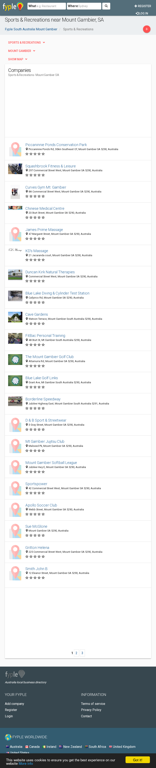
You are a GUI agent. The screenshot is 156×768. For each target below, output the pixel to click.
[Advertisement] (42, 108)
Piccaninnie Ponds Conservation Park (56, 145)
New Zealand (72, 747)
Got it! (137, 759)
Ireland (51, 747)
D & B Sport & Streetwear (45, 420)
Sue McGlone (36, 526)
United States (19, 753)
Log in (143, 13)
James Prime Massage (44, 229)
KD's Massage (36, 251)
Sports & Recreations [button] (24, 42)
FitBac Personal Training (45, 335)
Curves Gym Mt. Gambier (45, 187)
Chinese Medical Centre (44, 208)
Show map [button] (15, 59)
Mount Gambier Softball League (51, 462)
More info (26, 763)
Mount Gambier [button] (19, 51)
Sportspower (36, 484)
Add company (14, 704)
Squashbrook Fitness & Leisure (50, 166)
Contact (86, 716)
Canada (34, 747)
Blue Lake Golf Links (41, 378)
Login (9, 716)
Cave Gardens (36, 314)
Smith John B (36, 569)
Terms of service (93, 704)
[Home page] (13, 6)
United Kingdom (123, 747)
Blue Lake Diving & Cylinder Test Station (57, 293)
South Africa (97, 747)
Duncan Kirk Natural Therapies (50, 272)
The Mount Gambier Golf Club (49, 357)
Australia (15, 747)
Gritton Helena (37, 547)
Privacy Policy (91, 710)
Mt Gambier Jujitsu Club (44, 441)
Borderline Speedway (43, 399)
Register (144, 6)
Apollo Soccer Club (41, 505)
